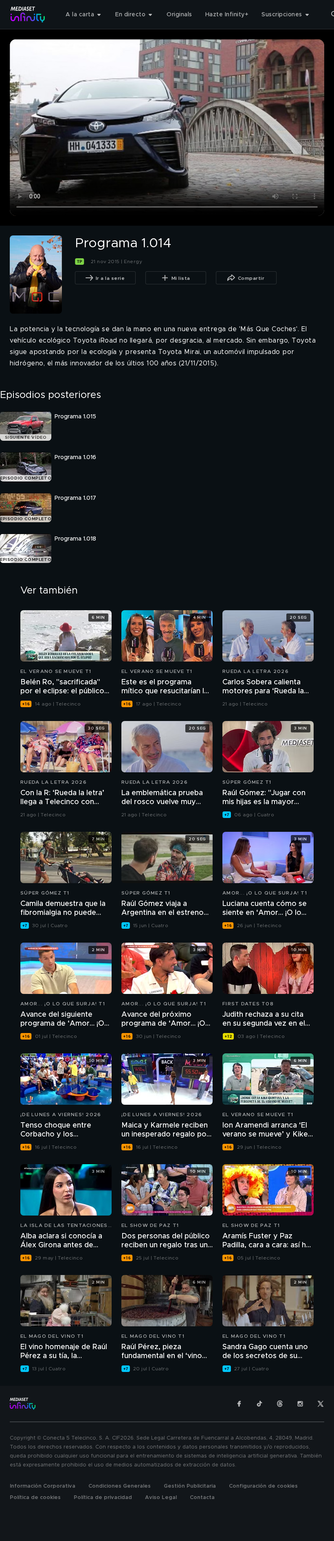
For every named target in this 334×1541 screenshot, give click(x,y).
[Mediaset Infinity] (28, 14)
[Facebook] (239, 1403)
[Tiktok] (259, 1403)
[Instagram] (300, 1403)
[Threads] (279, 1403)
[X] (320, 1403)
